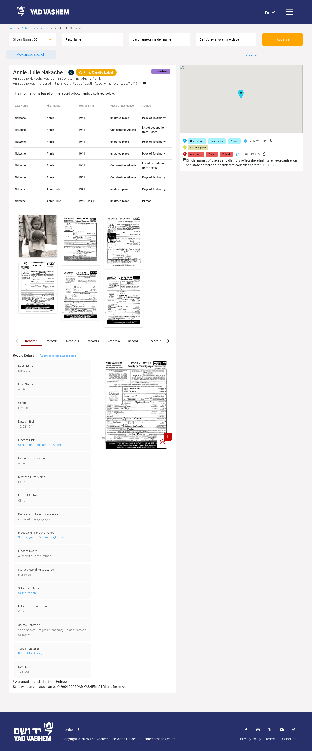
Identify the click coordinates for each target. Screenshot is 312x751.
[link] (41, 11)
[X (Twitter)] (270, 729)
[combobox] (28, 39)
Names (45, 28)
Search (282, 39)
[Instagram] (258, 729)
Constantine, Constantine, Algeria (40, 444)
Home (13, 28)
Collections (29, 28)
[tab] (31, 341)
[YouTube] (281, 729)
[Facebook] (246, 729)
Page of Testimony (30, 653)
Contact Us (71, 729)
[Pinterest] (293, 729)
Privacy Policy (250, 739)
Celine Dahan (27, 593)
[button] (289, 11)
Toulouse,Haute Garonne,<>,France (41, 537)
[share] (71, 72)
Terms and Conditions (281, 739)
